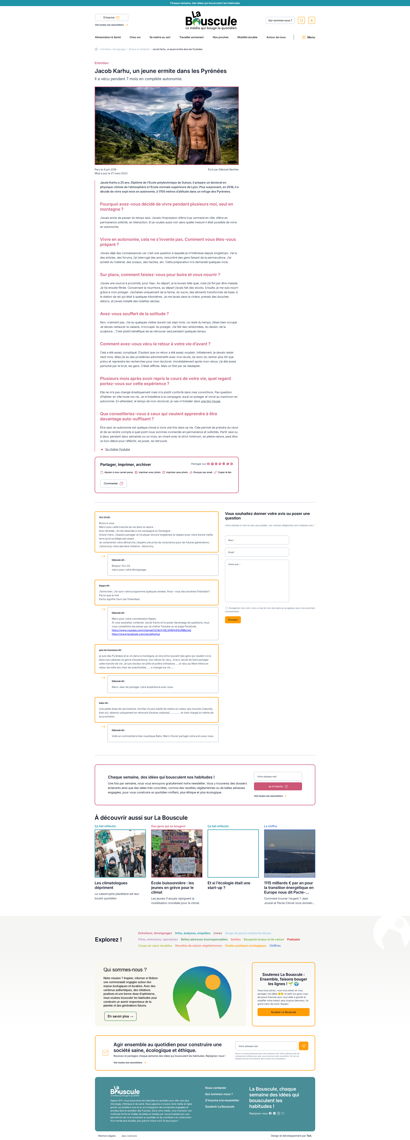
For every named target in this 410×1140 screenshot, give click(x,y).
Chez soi (135, 37)
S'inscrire (109, 17)
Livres (217, 933)
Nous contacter (215, 1088)
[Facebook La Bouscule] (208, 464)
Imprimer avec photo (149, 472)
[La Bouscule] (211, 20)
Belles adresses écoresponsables (204, 939)
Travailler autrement (191, 37)
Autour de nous (276, 37)
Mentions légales (107, 1135)
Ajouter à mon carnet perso (118, 472)
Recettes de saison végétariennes (198, 945)
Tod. (309, 1135)
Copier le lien (224, 472)
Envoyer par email (202, 472)
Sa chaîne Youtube (117, 449)
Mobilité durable (247, 37)
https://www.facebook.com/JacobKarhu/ (136, 634)
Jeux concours (129, 1135)
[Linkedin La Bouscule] (216, 464)
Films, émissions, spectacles (158, 939)
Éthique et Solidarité (139, 49)
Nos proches (221, 37)
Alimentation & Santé (108, 37)
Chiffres (275, 945)
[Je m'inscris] (303, 1046)
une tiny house (210, 401)
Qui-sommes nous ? (280, 20)
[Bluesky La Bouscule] (231, 464)
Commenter (111, 483)
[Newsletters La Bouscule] (282, 1113)
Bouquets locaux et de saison (264, 939)
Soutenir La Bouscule (283, 1012)
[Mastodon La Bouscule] (220, 464)
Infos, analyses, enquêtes (192, 933)
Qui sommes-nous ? (219, 1094)
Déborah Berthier (229, 169)
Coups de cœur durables (155, 945)
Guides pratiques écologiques (245, 945)
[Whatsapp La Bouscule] (227, 464)
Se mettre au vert (160, 37)
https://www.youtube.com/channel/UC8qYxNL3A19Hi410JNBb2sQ (151, 630)
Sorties (236, 939)
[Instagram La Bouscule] (212, 464)
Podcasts (293, 939)
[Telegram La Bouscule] (224, 464)
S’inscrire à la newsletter (222, 1100)
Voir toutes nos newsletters (109, 24)
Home (96, 49)
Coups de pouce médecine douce (248, 933)
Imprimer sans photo (177, 472)
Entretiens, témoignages (113, 49)
